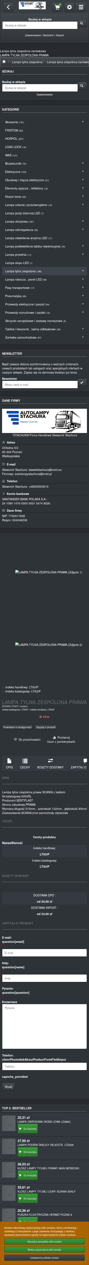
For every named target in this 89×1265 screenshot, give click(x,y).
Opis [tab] (9, 767)
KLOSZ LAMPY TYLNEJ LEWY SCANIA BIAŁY (47, 1191)
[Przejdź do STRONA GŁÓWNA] (3, 61)
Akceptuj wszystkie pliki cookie (44, 1241)
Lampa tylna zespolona (27, 62)
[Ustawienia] (69, 7)
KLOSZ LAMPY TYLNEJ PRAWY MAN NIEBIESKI (48, 1168)
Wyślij (8, 1087)
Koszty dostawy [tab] (50, 767)
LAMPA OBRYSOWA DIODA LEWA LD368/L (44, 1122)
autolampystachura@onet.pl (33, 474)
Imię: (13, 965)
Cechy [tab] (25, 767)
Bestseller (48, 35)
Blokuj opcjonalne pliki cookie (44, 1249)
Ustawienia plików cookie (44, 1257)
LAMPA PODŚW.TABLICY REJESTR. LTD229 (45, 1145)
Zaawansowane (33, 35)
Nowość (60, 35)
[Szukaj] (82, 23)
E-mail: (13, 939)
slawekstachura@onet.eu (45, 470)
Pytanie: (15, 990)
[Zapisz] (82, 382)
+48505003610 (38, 486)
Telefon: (34, 1057)
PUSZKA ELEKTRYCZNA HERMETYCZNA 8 (45, 1215)
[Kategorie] (81, 7)
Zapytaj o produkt (45, 727)
